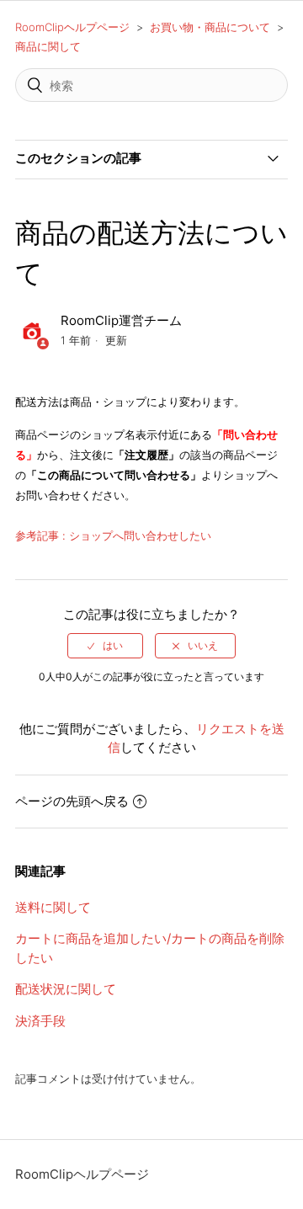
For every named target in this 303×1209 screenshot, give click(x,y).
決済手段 (40, 1021)
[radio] (105, 645)
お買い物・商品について (210, 27)
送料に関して (53, 907)
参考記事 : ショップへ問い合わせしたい (113, 535)
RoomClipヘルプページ (72, 27)
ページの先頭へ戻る (72, 801)
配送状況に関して (65, 989)
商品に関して (48, 46)
